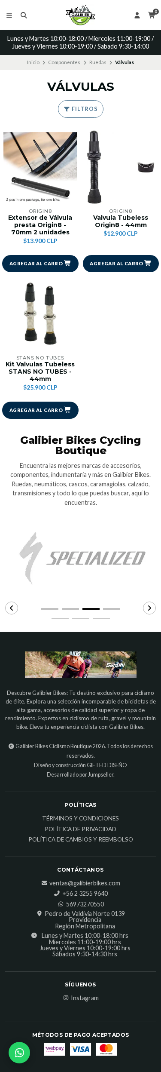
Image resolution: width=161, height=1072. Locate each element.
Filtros (84, 108)
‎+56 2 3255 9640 (85, 894)
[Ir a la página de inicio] (80, 15)
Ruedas (97, 62)
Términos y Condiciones (80, 819)
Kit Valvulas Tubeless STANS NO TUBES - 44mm (40, 371)
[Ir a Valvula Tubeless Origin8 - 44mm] (121, 167)
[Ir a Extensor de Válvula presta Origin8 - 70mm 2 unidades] (40, 167)
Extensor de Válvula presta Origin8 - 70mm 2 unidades (40, 225)
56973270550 (85, 904)
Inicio (33, 62)
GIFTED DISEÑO (107, 765)
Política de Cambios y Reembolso (80, 840)
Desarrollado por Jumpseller (80, 774)
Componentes (64, 62)
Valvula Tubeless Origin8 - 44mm (120, 221)
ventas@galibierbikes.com (84, 883)
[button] (40, 263)
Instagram (85, 998)
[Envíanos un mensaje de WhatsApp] (19, 1052)
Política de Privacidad (80, 829)
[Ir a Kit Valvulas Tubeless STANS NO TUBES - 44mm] (40, 314)
